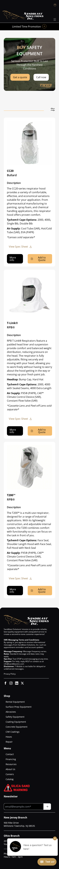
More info (13, 259)
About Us (10, 769)
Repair (9, 741)
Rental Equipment (15, 701)
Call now (41, 77)
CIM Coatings (13, 731)
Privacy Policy (10, 674)
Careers (10, 774)
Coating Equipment (16, 721)
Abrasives (11, 711)
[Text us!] (47, 862)
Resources (11, 764)
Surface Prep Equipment (18, 706)
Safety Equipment (15, 716)
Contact (10, 754)
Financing (11, 759)
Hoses (9, 736)
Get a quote (20, 77)
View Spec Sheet (18, 246)
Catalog (10, 779)
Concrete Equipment (16, 726)
